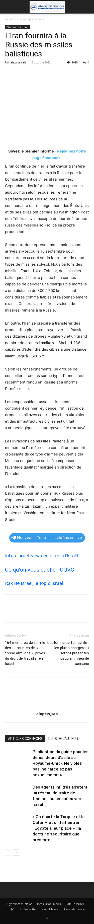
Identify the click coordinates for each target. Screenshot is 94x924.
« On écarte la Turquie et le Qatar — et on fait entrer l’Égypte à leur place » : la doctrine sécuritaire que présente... (59, 828)
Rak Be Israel (75, 904)
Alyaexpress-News (33, 19)
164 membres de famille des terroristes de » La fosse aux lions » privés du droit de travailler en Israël (25, 653)
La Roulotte (28, 909)
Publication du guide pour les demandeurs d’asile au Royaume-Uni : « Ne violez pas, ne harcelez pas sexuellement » (60, 763)
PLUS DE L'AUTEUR (63, 739)
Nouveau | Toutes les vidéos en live (49, 537)
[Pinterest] (33, 74)
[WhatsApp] (45, 74)
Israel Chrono (50, 909)
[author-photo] (47, 707)
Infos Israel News (49, 904)
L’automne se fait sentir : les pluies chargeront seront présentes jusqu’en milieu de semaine (68, 653)
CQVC (12, 909)
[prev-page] (8, 852)
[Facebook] (10, 74)
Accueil (10, 19)
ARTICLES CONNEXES (25, 739)
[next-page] (16, 852)
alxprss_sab (18, 62)
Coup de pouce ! (75, 909)
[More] (56, 74)
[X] (22, 74)
